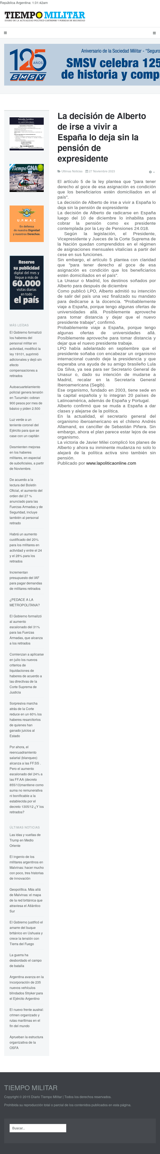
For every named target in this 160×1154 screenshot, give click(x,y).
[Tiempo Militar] (44, 16)
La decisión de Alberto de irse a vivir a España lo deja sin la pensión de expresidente (102, 137)
